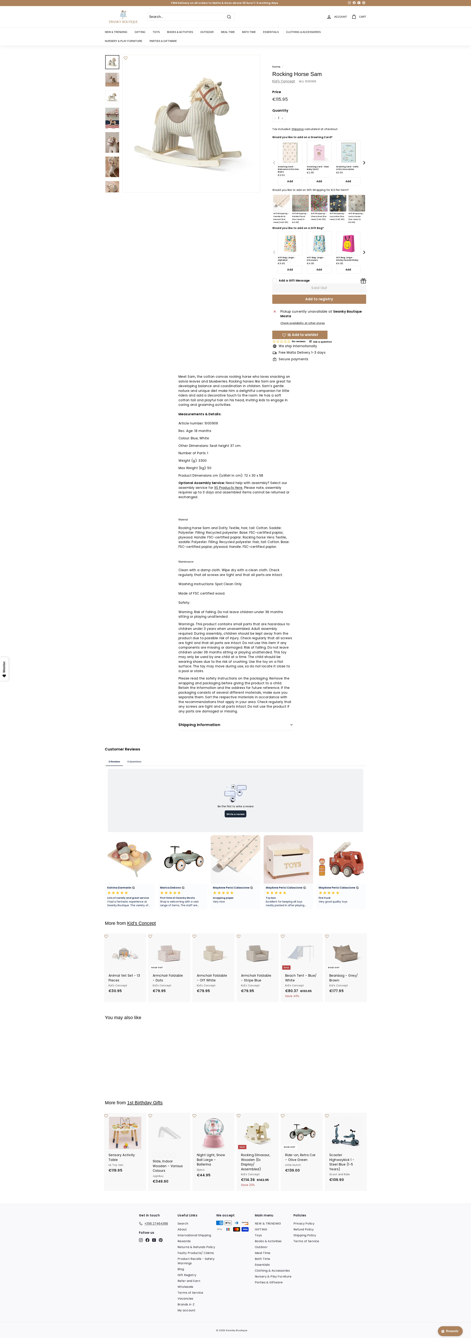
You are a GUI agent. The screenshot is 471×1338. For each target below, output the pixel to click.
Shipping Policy (304, 1235)
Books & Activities (180, 32)
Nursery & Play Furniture (123, 41)
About (182, 1229)
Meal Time (228, 32)
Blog (181, 1269)
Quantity (280, 110)
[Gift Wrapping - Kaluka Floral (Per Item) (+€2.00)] (300, 203)
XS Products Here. (228, 487)
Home (276, 67)
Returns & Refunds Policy (196, 1247)
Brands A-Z (186, 1304)
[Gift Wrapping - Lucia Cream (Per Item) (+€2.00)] (356, 203)
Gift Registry (187, 1275)
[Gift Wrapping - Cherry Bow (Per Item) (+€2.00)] (319, 203)
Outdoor (207, 32)
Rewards (184, 1241)
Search (183, 1223)
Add (290, 181)
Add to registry (319, 299)
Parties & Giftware (163, 41)
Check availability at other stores (302, 323)
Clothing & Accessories (303, 32)
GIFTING (140, 32)
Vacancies (185, 1298)
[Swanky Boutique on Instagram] (141, 1240)
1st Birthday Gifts (145, 1102)
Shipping (298, 129)
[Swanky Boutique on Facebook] (147, 1240)
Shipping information (199, 724)
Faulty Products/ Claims (196, 1253)
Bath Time (249, 32)
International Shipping (194, 1235)
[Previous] (274, 163)
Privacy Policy (303, 1223)
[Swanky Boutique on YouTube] (154, 1240)
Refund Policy (303, 1229)
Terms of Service (190, 1293)
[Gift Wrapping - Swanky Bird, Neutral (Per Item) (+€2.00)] (281, 203)
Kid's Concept (283, 81)
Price (276, 92)
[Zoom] (191, 123)
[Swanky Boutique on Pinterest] (161, 1240)
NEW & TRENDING (116, 32)
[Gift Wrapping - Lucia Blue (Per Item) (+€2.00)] (338, 203)
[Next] (364, 163)
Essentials (271, 32)
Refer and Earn (189, 1281)
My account (186, 1310)
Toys (156, 32)
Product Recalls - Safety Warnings (196, 1261)
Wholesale (185, 1287)
